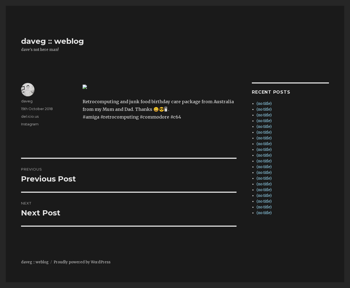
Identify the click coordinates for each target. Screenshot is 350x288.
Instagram (30, 124)
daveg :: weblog (52, 41)
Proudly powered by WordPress (82, 262)
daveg (27, 101)
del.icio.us (30, 116)
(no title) (264, 103)
